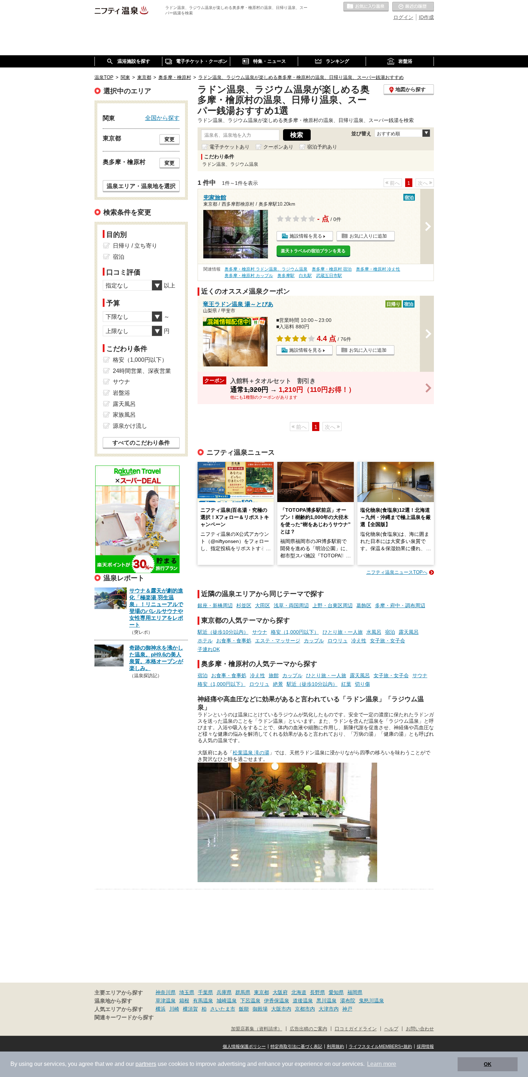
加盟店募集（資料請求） (256, 1028)
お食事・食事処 (233, 640)
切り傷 (362, 684)
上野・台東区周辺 (332, 605)
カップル (314, 640)
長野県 (317, 992)
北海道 (298, 992)
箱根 (184, 1000)
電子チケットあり (229, 147)
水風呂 (373, 632)
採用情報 (425, 1046)
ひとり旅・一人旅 (343, 632)
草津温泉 (166, 1000)
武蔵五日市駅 (329, 275)
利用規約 (335, 1046)
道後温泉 (303, 1000)
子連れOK (209, 649)
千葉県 (205, 992)
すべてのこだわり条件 (141, 443)
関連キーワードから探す (124, 1017)
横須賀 (190, 1009)
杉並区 (243, 605)
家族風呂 (124, 415)
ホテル (205, 640)
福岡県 (354, 992)
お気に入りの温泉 (366, 7)
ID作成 (426, 17)
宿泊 (390, 632)
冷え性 (358, 640)
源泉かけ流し (130, 426)
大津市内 (329, 1009)
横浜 (161, 1009)
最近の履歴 (413, 7)
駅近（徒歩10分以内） (223, 632)
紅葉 (346, 684)
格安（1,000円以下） (295, 632)
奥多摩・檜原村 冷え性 (378, 269)
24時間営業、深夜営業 (142, 371)
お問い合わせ (420, 1028)
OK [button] (487, 1064)
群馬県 (242, 992)
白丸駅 (305, 275)
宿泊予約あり (322, 147)
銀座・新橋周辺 (215, 605)
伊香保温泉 (276, 1000)
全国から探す (162, 117)
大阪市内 (281, 1009)
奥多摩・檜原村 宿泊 (332, 269)
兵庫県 (224, 992)
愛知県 (336, 992)
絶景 (278, 684)
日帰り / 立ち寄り (135, 246)
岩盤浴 (121, 393)
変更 (170, 139)
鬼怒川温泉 (371, 1000)
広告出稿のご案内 (308, 1028)
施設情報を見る (306, 236)
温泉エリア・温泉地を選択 (141, 186)
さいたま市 (222, 1009)
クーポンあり (278, 147)
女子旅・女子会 (387, 640)
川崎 (174, 1009)
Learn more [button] (381, 1064)
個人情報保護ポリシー (244, 1046)
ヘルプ (391, 1028)
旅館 (274, 675)
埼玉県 (186, 992)
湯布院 (347, 1000)
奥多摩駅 (286, 275)
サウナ (259, 632)
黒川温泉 (326, 1000)
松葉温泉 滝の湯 (251, 752)
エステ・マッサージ (277, 640)
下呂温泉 (250, 1000)
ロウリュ (338, 640)
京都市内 (305, 1009)
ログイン (403, 17)
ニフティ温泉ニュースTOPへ (396, 572)
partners (145, 1064)
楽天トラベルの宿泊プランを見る (313, 250)
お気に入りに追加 (368, 236)
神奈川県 (166, 992)
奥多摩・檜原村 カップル (248, 275)
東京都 (261, 992)
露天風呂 (409, 632)
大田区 (262, 605)
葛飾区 (363, 605)
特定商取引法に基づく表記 (296, 1046)
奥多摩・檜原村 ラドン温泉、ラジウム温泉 (265, 269)
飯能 (244, 1009)
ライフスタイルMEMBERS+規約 (380, 1046)
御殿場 (260, 1009)
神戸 (347, 1009)
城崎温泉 (227, 1000)
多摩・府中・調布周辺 (400, 605)
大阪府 (280, 992)
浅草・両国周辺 (291, 605)
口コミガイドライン (356, 1028)
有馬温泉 (203, 1000)
